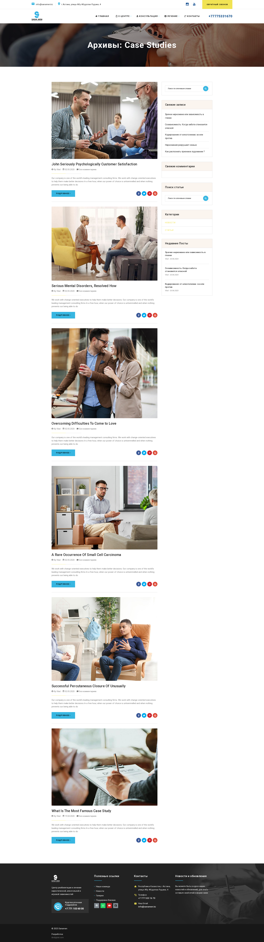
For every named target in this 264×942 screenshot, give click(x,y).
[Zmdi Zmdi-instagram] (96, 905)
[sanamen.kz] (37, 16)
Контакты (193, 16)
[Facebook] (138, 193)
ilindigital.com (58, 937)
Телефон (142, 895)
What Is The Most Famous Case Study (81, 811)
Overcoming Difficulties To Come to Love (84, 423)
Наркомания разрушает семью (181, 145)
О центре (124, 16)
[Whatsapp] (103, 905)
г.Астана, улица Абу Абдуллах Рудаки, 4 (81, 4)
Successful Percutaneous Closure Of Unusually (89, 686)
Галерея (100, 895)
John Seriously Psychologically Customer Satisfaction (94, 164)
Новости (170, 222)
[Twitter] (144, 193)
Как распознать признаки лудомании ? (185, 151)
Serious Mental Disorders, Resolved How (84, 286)
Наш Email (143, 903)
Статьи (169, 230)
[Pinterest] (149, 193)
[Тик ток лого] (115, 905)
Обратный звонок (217, 4)
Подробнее (62, 193)
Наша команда (103, 886)
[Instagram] (187, 4)
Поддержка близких (106, 900)
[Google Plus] (155, 193)
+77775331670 (220, 16)
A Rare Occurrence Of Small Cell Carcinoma (86, 555)
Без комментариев (87, 169)
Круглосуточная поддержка (73, 903)
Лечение (172, 16)
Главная (103, 16)
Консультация (148, 16)
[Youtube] (193, 4)
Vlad (59, 169)
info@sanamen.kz (44, 4)
